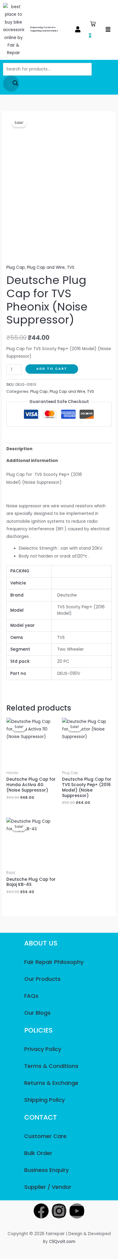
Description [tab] (19, 449)
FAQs (31, 996)
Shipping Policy (44, 1100)
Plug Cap (15, 267)
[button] (78, 29)
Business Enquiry (46, 1170)
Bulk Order (38, 1153)
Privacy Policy (42, 1049)
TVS (70, 267)
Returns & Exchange (51, 1083)
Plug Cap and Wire (46, 267)
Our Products (42, 979)
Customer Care (45, 1136)
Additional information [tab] (32, 461)
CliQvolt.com (62, 1241)
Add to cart (51, 368)
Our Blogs (37, 1013)
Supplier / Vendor (47, 1187)
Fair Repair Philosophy (54, 962)
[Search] (11, 84)
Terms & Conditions (51, 1066)
